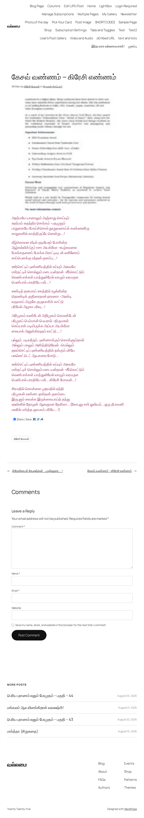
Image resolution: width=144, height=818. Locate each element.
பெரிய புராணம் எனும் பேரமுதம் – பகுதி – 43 (40, 719)
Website (16, 608)
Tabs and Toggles (102, 30)
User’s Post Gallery (53, 38)
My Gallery (109, 14)
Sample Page (127, 22)
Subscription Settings (71, 30)
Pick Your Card (62, 22)
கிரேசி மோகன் (32, 86)
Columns (53, 6)
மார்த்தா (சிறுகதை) (22, 731)
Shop (48, 30)
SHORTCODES (105, 22)
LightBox (105, 6)
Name (16, 573)
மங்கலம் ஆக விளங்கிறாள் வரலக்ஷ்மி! (35, 708)
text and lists (127, 38)
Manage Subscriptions (58, 14)
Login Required (126, 6)
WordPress (130, 809)
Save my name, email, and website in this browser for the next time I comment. (60, 625)
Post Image (83, 22)
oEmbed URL (106, 38)
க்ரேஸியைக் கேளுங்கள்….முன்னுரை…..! (37, 471)
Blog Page (37, 6)
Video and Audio (81, 38)
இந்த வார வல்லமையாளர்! (108, 46)
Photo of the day (36, 22)
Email (16, 590)
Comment (18, 526)
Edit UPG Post (74, 6)
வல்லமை (13, 26)
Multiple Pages (88, 14)
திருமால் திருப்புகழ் (52, 86)
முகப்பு (132, 46)
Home (91, 6)
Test (121, 30)
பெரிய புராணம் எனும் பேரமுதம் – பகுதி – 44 (40, 696)
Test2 (133, 30)
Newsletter (129, 14)
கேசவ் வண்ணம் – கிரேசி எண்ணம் (109, 471)
